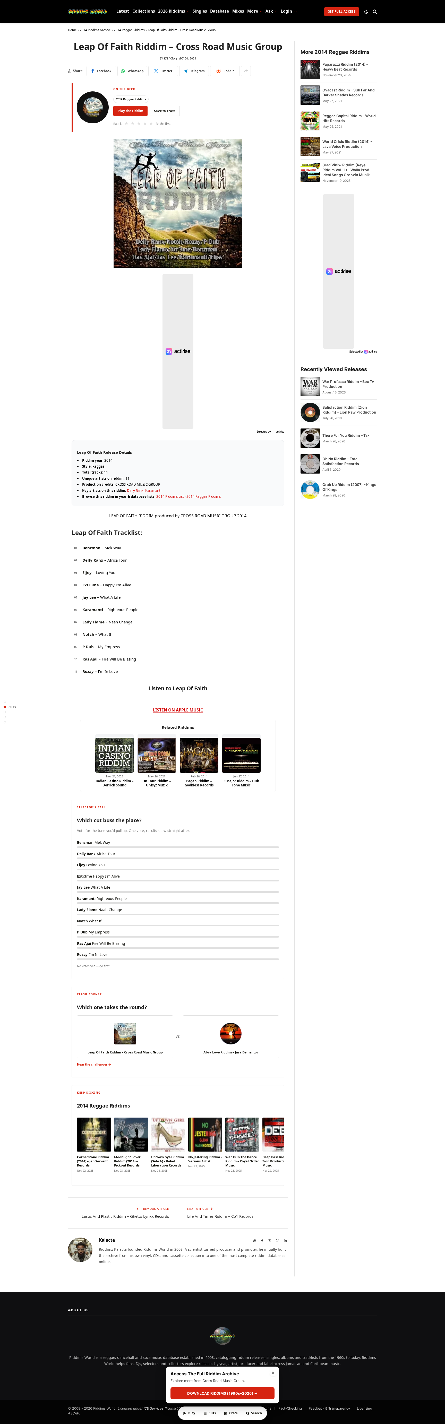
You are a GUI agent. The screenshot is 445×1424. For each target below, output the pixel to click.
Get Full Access (342, 11)
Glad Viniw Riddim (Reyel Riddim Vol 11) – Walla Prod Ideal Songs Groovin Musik (346, 170)
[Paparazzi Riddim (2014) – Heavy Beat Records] (310, 69)
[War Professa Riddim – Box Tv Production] (310, 386)
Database (219, 11)
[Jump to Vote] (5, 712)
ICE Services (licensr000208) (167, 1408)
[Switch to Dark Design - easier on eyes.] (366, 12)
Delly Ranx (135, 490)
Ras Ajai (90, 659)
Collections (143, 11)
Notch (88, 634)
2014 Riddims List (170, 496)
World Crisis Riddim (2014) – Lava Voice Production (347, 144)
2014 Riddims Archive (95, 30)
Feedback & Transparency (329, 1408)
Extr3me (90, 584)
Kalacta (169, 58)
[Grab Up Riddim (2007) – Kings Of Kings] (310, 489)
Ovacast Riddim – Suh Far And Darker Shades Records (348, 92)
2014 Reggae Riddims (129, 30)
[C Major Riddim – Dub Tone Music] (241, 753)
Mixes (238, 11)
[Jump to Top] (5, 702)
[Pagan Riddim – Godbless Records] (199, 753)
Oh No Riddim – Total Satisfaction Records (340, 461)
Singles (200, 11)
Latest (122, 11)
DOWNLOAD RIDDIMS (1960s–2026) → (222, 1393)
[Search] (374, 11)
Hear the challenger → (94, 1064)
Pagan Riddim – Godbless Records (199, 783)
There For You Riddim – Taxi (346, 435)
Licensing (364, 1408)
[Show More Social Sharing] (246, 71)
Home (72, 30)
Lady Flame (93, 621)
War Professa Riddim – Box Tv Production (348, 384)
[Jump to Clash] (5, 717)
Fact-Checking (290, 1408)
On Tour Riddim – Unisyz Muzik (156, 783)
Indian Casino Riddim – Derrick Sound (115, 783)
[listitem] (94, 1145)
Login (286, 11)
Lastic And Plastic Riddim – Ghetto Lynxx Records (125, 1216)
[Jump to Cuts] (5, 707)
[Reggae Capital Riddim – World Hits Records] (310, 121)
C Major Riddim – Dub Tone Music (241, 783)
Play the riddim (130, 111)
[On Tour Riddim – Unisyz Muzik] (157, 753)
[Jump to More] (5, 722)
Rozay (88, 671)
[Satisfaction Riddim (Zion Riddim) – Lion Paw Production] (310, 412)
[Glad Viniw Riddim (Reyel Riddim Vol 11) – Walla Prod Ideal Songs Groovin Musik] (310, 173)
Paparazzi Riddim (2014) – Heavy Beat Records (345, 66)
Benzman (91, 547)
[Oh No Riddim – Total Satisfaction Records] (310, 464)
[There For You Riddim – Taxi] (310, 438)
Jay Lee (89, 597)
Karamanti (153, 490)
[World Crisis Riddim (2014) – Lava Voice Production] (310, 146)
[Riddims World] (87, 11)
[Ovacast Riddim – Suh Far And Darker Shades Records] (310, 95)
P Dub (88, 646)
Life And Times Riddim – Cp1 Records (220, 1216)
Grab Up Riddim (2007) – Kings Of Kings (349, 487)
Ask (269, 11)
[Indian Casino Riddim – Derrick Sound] (114, 753)
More (252, 11)
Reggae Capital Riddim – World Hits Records (349, 118)
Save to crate (164, 111)
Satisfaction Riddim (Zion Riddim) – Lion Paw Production (349, 409)
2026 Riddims (171, 11)
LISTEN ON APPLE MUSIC (178, 710)
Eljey (87, 572)
